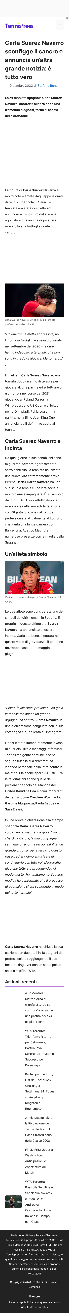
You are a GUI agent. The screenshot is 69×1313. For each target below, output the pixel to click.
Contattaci (34, 1286)
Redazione (17, 1235)
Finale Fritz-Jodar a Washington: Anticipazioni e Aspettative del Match (39, 1161)
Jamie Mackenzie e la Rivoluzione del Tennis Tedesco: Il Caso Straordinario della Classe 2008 (38, 1129)
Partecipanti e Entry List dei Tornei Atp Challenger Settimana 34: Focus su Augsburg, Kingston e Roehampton (39, 1091)
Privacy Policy (34, 1235)
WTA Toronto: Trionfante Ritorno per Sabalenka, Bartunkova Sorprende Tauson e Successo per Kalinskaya (39, 1048)
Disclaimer (51, 1235)
